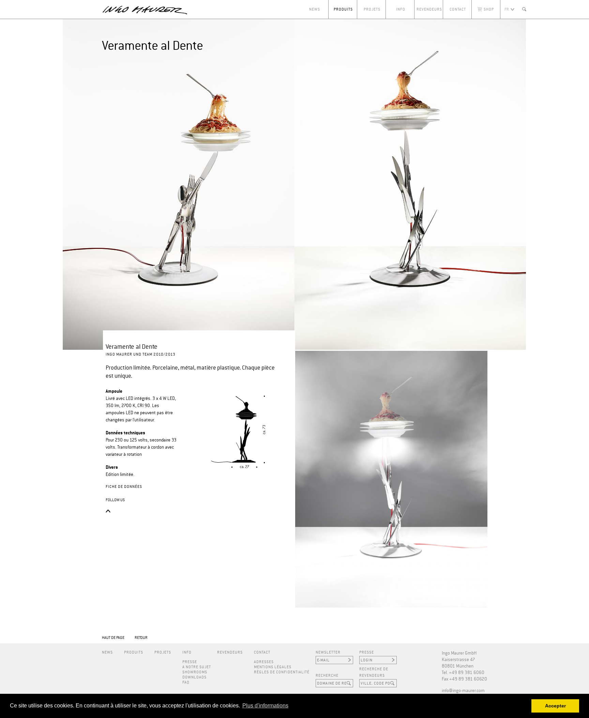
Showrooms (194, 672)
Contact (458, 9)
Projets (372, 9)
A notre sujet (196, 667)
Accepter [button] (555, 705)
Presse (189, 662)
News (314, 9)
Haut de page (113, 637)
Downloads (194, 677)
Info (400, 9)
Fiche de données (124, 486)
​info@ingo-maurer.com (463, 690)
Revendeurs (429, 9)
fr (506, 9)
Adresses (264, 662)
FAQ (186, 682)
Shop (489, 9)
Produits (343, 9)
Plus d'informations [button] (265, 705)
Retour (141, 637)
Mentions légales (272, 667)
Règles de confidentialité (281, 672)
